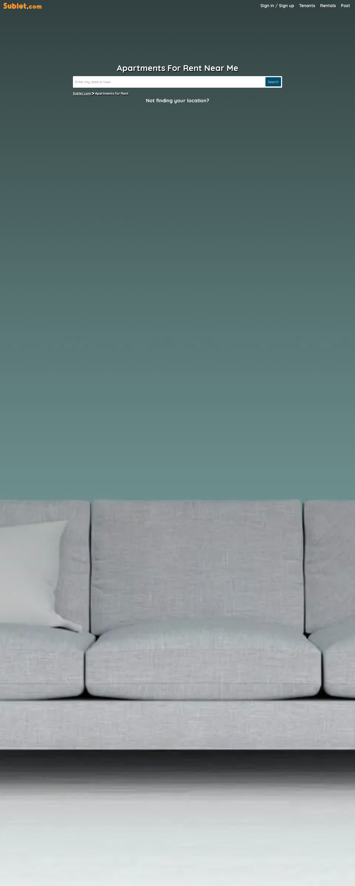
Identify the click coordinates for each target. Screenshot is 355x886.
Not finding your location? (177, 100)
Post (345, 5)
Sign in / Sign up (277, 5)
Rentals (328, 5)
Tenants (307, 5)
